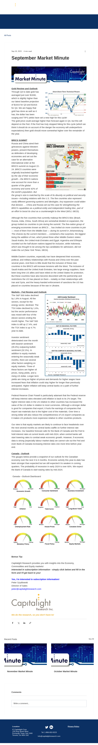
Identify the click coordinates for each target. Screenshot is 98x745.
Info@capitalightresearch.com (49, 736)
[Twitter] (47, 727)
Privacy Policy (73, 726)
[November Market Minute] (25, 655)
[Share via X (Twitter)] (18, 623)
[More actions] (85, 51)
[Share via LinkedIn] (24, 623)
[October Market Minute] (72, 655)
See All (91, 639)
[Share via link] (30, 623)
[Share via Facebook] (12, 623)
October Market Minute (65, 671)
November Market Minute (20, 671)
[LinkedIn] (51, 727)
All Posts (7, 35)
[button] (48, 7)
